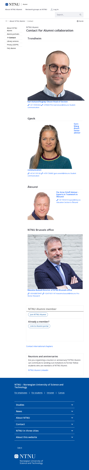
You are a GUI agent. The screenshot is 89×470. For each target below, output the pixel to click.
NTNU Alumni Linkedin (38, 370)
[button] (6, 21)
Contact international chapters (39, 346)
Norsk (81, 21)
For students (37, 392)
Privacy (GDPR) (12, 45)
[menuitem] (14, 9)
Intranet (50, 392)
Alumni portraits (13, 34)
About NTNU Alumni (12, 29)
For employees (20, 392)
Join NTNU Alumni (38, 314)
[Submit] (80, 14)
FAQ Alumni (11, 48)
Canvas (61, 392)
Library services (13, 41)
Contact (12, 38)
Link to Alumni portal (39, 326)
